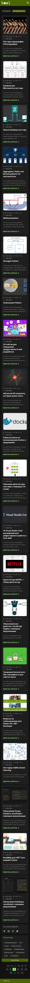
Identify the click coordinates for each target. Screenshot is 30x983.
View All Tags (15, 960)
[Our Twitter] (17, 931)
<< (8, 966)
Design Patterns (19, 949)
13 (25, 969)
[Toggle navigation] (27, 3)
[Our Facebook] (13, 931)
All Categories (6, 11)
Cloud (7, 946)
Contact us (6, 980)
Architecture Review (11, 942)
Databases (8, 949)
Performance (20, 952)
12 (22, 969)
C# (21, 942)
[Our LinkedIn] (9, 931)
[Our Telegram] (4, 931)
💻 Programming (19, 11)
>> (22, 973)
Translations (14, 956)
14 (11, 973)
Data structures (16, 946)
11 (18, 969)
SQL (6, 956)
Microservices (9, 952)
